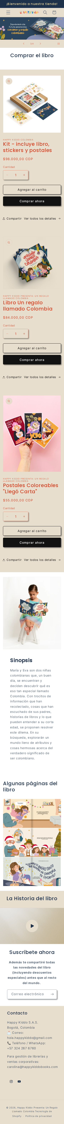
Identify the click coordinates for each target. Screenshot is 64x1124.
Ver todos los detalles (40, 218)
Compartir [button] (14, 218)
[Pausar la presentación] (60, 44)
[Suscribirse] (52, 994)
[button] (8, 12)
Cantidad (9, 167)
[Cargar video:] (32, 926)
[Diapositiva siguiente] (40, 44)
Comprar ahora (32, 201)
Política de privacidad (38, 1116)
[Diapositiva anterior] (24, 44)
